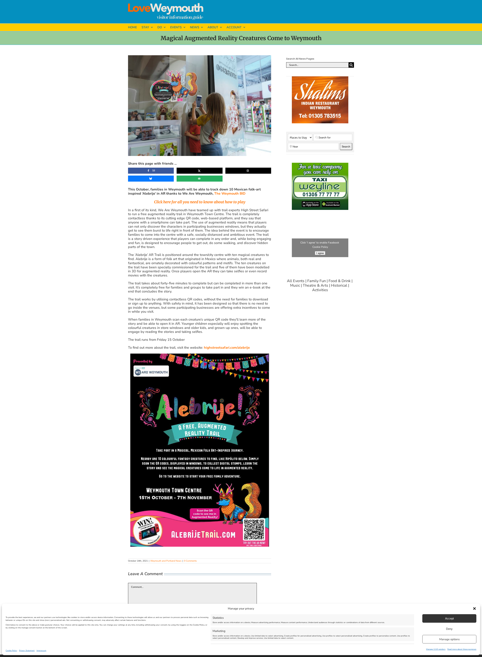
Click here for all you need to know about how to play (199, 202)
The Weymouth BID (230, 193)
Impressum (41, 650)
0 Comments (190, 560)
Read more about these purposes (461, 649)
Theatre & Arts (315, 285)
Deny (449, 628)
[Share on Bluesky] (151, 179)
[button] (474, 608)
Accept (449, 618)
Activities (320, 290)
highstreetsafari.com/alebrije (227, 347)
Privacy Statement (27, 650)
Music (295, 285)
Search (347, 146)
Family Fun (316, 281)
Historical (339, 285)
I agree (320, 253)
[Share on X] (199, 171)
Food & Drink (340, 281)
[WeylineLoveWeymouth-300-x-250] (320, 164)
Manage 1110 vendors (435, 649)
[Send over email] (199, 179)
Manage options (449, 639)
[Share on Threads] (248, 171)
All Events (295, 281)
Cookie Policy (11, 650)
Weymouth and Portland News (166, 560)
